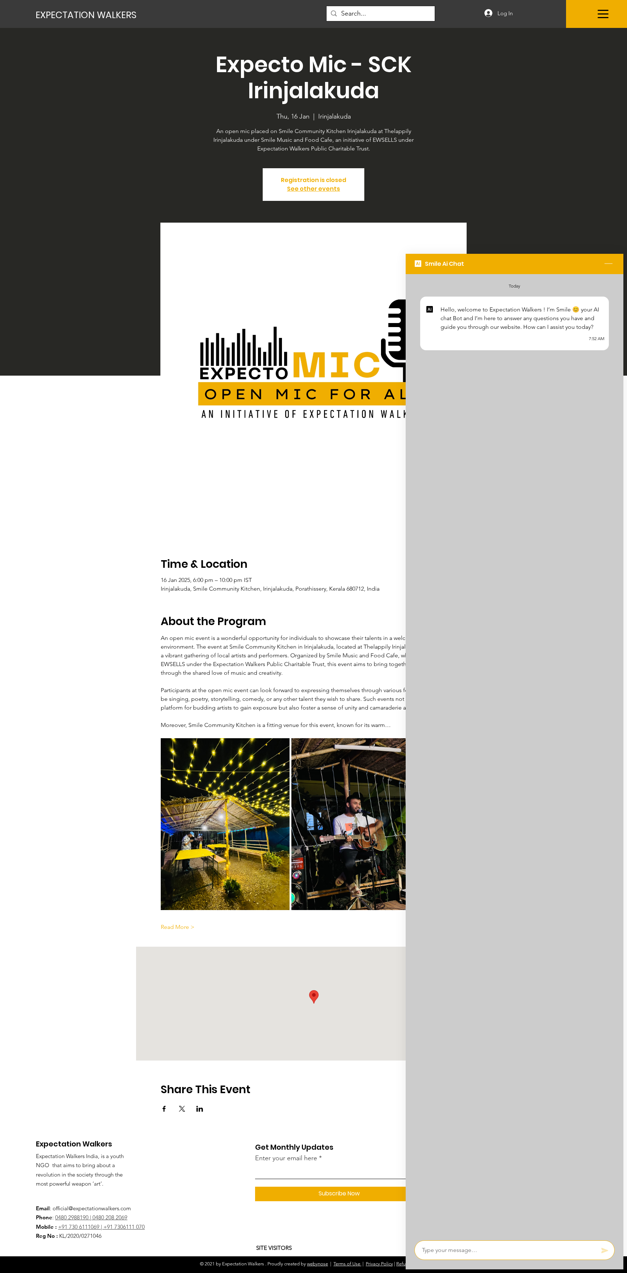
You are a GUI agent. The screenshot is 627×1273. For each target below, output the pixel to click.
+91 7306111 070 (124, 1226)
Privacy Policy (379, 1263)
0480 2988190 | (74, 1217)
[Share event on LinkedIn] (199, 1109)
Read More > (177, 926)
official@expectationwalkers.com (92, 1208)
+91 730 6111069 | (80, 1226)
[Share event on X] (182, 1109)
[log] (514, 755)
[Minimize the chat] (608, 264)
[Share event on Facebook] (164, 1109)
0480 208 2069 (110, 1217)
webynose (317, 1263)
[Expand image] (225, 824)
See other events (313, 189)
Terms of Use (346, 1263)
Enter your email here (286, 1158)
